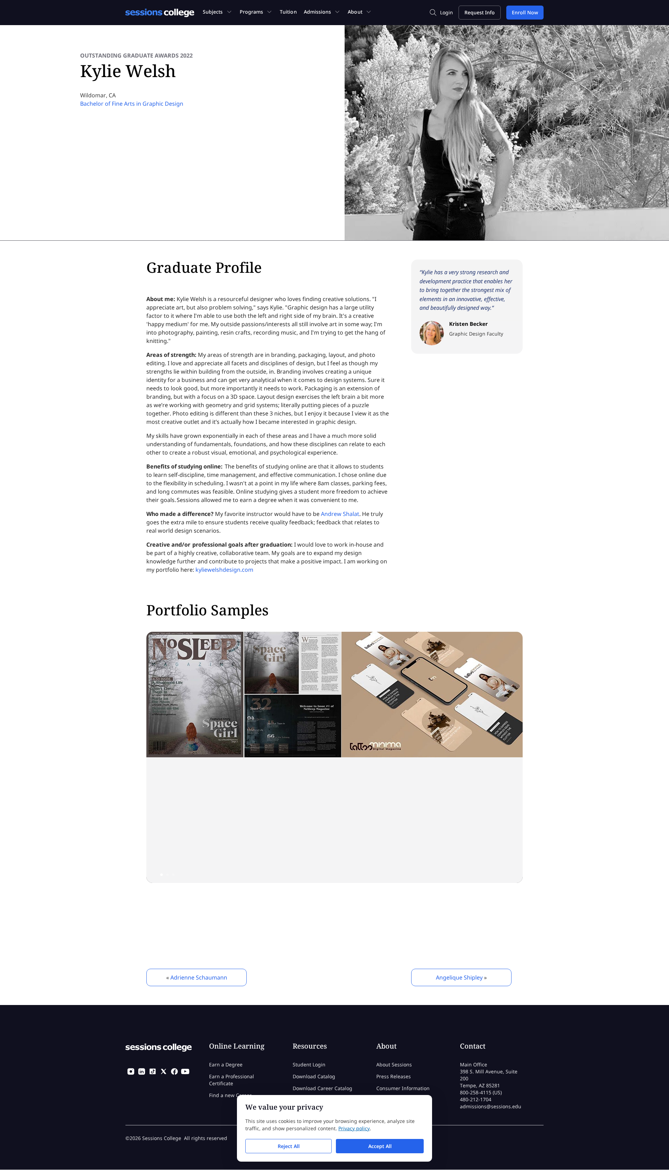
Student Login (309, 1064)
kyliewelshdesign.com (224, 569)
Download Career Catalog (322, 1088)
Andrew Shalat (340, 514)
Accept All (380, 1146)
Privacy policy (354, 1128)
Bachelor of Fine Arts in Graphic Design (131, 103)
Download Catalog (314, 1076)
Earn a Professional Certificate (231, 1080)
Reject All (289, 1146)
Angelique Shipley (459, 977)
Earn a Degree (226, 1064)
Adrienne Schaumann (198, 977)
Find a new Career (230, 1095)
